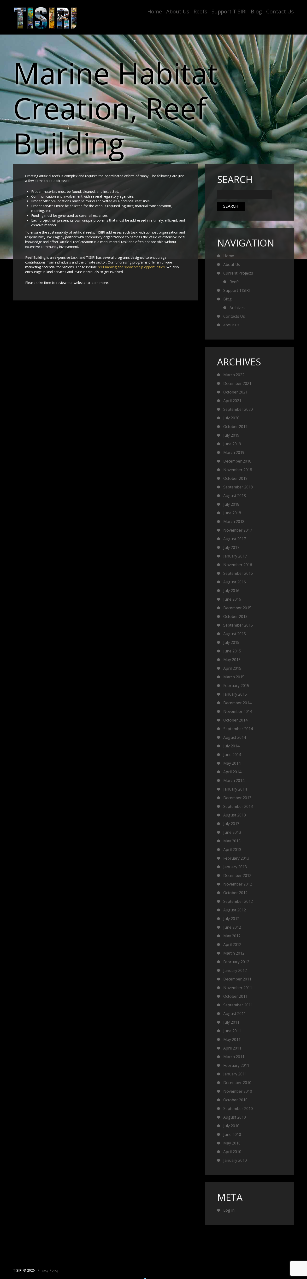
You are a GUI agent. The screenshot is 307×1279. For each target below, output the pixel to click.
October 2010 (235, 1100)
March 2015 (233, 677)
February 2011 (236, 1065)
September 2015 (238, 625)
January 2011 (235, 1074)
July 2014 (231, 746)
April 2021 (232, 400)
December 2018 (237, 461)
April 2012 (232, 944)
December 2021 (237, 383)
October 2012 (235, 892)
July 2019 (231, 435)
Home (154, 11)
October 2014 (235, 720)
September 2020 (238, 409)
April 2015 (232, 668)
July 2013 (231, 823)
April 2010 (232, 1151)
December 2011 (237, 979)
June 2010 (232, 1134)
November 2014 (237, 711)
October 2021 (235, 392)
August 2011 (234, 1013)
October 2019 (235, 426)
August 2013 (234, 815)
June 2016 (232, 599)
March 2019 (233, 452)
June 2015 (232, 651)
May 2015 (232, 659)
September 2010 (238, 1108)
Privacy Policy (48, 1270)
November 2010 (237, 1091)
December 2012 (237, 875)
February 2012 (236, 961)
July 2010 (231, 1125)
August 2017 (234, 538)
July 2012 (231, 918)
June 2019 (232, 443)
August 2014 (234, 737)
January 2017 (235, 556)
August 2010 (234, 1117)
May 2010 (232, 1143)
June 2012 (232, 927)
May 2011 (232, 1039)
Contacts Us (234, 316)
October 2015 (235, 616)
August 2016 (234, 582)
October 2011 (235, 996)
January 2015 (235, 694)
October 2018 (235, 478)
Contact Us (280, 11)
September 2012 (238, 901)
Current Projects (238, 273)
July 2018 (231, 504)
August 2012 (234, 910)
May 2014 (232, 763)
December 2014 (237, 702)
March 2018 (233, 521)
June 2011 (232, 1030)
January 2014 (235, 789)
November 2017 (237, 530)
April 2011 (232, 1048)
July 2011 (231, 1022)
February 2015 (236, 685)
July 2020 (231, 418)
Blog (256, 11)
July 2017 (231, 547)
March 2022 (233, 374)
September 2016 (238, 573)
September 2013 (238, 806)
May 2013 (232, 841)
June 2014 (232, 754)
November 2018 (237, 469)
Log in (229, 1210)
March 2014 (233, 780)
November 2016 (237, 564)
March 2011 (233, 1056)
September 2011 (238, 1005)
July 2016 (231, 590)
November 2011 (237, 987)
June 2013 (232, 832)
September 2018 (238, 487)
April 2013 (232, 849)
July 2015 (231, 642)
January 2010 (235, 1160)
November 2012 (237, 884)
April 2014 (232, 771)
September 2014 (238, 728)
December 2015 (237, 607)
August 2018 (234, 495)
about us (231, 325)
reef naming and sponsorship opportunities (131, 267)
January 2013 (235, 866)
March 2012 (233, 953)
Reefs (200, 11)
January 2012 (235, 970)
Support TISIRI (229, 11)
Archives (237, 307)
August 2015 (234, 633)
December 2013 (237, 797)
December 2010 (237, 1082)
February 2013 (236, 858)
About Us (177, 11)
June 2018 (232, 513)
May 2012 (232, 936)
